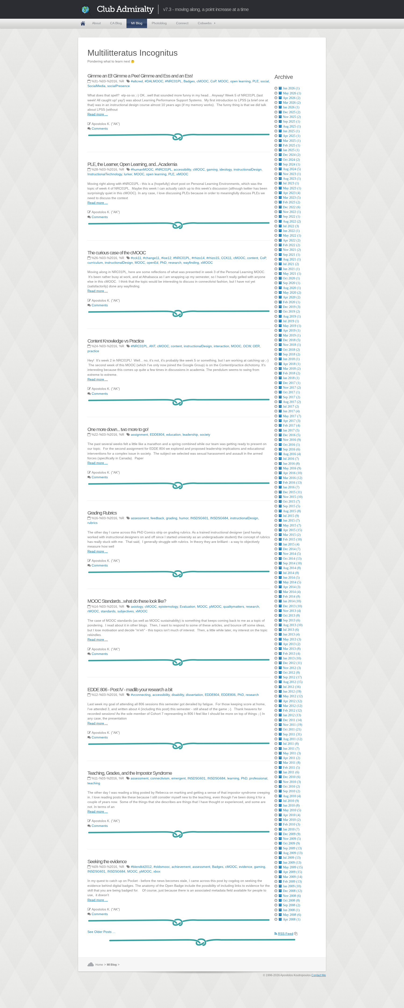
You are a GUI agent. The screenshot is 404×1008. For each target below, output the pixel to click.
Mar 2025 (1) (292, 140)
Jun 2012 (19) (292, 691)
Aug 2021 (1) (292, 259)
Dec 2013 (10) (292, 606)
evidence (245, 867)
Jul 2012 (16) (292, 686)
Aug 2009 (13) (293, 853)
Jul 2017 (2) (291, 406)
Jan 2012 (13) (292, 715)
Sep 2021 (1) (291, 254)
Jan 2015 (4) (291, 544)
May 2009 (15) (293, 867)
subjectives (125, 611)
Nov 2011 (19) (292, 724)
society (205, 434)
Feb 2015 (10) (292, 539)
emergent (178, 778)
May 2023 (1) (292, 188)
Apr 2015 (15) (292, 530)
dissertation (194, 695)
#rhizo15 (212, 258)
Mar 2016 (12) (292, 477)
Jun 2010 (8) (291, 805)
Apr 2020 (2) (291, 297)
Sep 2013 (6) (291, 620)
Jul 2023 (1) (291, 183)
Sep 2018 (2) (291, 354)
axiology (137, 606)
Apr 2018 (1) (291, 363)
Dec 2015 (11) (292, 492)
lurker (128, 174)
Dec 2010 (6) (291, 776)
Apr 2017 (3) (291, 420)
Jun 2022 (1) (291, 230)
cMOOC (203, 81)
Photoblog (159, 23)
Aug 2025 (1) (292, 126)
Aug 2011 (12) (292, 739)
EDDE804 (157, 434)
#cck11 (136, 258)
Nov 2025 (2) (292, 116)
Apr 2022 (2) (291, 240)
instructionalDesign (248, 169)
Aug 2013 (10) (293, 625)
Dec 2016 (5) (291, 435)
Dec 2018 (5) (291, 340)
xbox (156, 871)
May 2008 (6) (292, 914)
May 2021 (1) (292, 273)
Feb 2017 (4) (291, 425)
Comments (100, 128)
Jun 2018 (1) (291, 359)
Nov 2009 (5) (292, 838)
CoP (213, 81)
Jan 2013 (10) (292, 658)
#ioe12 (166, 258)
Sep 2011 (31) (292, 734)
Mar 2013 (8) (292, 648)
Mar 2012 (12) (292, 705)
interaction (221, 346)
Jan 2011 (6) (291, 772)
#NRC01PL (173, 81)
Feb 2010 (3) (291, 824)
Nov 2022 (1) (292, 211)
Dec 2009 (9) (291, 834)
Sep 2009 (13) (292, 848)
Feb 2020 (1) (291, 302)
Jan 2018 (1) (291, 378)
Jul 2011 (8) (291, 743)
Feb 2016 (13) (292, 482)
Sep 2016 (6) (291, 449)
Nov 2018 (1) (292, 344)
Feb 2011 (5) (291, 767)
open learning (240, 81)
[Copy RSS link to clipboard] (295, 933)
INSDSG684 (219, 518)
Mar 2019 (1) (292, 335)
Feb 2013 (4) (291, 653)
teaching (93, 783)
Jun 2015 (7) (291, 520)
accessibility (182, 169)
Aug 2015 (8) (292, 511)
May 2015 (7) (292, 525)
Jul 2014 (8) (291, 572)
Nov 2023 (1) (292, 173)
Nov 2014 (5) (292, 553)
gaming (212, 169)
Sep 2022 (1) (291, 216)
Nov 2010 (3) (292, 781)
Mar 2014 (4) (292, 591)
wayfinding (191, 262)
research (174, 262)
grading (171, 518)
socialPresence (118, 86)
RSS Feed (285, 933)
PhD (163, 262)
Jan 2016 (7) (291, 487)
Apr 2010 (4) (291, 815)
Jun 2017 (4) (291, 411)
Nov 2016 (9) (292, 439)
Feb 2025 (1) (291, 145)
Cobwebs (205, 23)
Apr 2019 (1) (291, 330)
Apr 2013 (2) (291, 644)
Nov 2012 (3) (292, 667)
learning (233, 778)
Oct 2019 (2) (291, 311)
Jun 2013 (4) (291, 634)
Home (82, 23)
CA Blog (116, 23)
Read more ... (97, 114)
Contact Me (318, 975)
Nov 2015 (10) (293, 496)
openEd (152, 262)
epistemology (168, 606)
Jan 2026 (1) (291, 107)
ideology (226, 169)
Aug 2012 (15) (293, 681)
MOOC (223, 81)
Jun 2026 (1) (291, 88)
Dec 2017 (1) (291, 382)
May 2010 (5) (292, 810)
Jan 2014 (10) (292, 601)
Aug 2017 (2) (292, 401)
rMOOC (93, 611)
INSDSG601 (199, 518)
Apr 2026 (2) (291, 97)
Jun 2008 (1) (291, 910)
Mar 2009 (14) (292, 876)
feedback (157, 518)
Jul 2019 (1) (291, 321)
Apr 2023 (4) (291, 192)
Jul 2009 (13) (292, 857)
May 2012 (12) (293, 696)
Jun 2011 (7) (291, 748)
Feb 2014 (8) (291, 596)
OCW (247, 346)
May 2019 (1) (292, 325)
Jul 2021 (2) (291, 264)
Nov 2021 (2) (292, 249)
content (252, 258)
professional (258, 778)
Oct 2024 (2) (291, 159)
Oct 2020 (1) (291, 278)
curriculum (95, 262)
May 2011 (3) (292, 753)
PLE (255, 81)
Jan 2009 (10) (292, 886)
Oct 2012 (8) (291, 672)
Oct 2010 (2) (291, 786)
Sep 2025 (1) (291, 121)
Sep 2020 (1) (291, 283)
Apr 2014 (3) (291, 586)
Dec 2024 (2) (291, 154)
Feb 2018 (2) (291, 373)
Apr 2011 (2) (291, 758)
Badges (189, 81)
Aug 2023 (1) (292, 178)
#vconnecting (141, 695)
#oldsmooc (162, 867)
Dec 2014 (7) (291, 549)
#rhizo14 (198, 258)
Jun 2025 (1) (291, 131)
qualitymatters (233, 606)
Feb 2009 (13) (292, 881)
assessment (140, 518)
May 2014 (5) (292, 582)
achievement (181, 867)
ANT (152, 346)
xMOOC (182, 174)
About (96, 23)
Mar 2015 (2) (292, 534)
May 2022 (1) (292, 235)
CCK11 (226, 258)
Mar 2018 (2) (292, 368)
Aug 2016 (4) (292, 454)
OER (256, 346)
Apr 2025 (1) (291, 135)
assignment (139, 434)
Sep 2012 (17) (292, 677)
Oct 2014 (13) (292, 558)
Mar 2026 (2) (292, 102)
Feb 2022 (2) (291, 245)
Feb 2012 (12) (292, 710)
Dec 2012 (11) (292, 663)
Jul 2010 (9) (291, 800)
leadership (190, 434)
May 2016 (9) (292, 468)
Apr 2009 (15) (292, 871)
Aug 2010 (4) (292, 796)
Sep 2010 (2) (291, 791)
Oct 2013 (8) (291, 615)
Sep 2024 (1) (291, 164)
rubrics (92, 523)
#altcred (137, 81)
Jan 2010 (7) (291, 829)
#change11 (151, 258)
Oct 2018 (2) (291, 349)
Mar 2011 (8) (291, 762)
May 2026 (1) (292, 93)
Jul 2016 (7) (291, 458)
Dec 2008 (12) (292, 890)
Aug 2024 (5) (292, 169)
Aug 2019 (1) (292, 316)
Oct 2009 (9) (291, 843)
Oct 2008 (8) (291, 900)
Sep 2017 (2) (291, 397)
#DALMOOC (154, 81)
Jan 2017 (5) (291, 430)
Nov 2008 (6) (292, 895)
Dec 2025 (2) (291, 112)
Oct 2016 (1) (291, 444)
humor (183, 518)
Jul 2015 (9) (291, 515)
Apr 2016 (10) (292, 473)
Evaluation (187, 606)
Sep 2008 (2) (291, 905)
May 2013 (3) (292, 639)
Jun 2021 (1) (291, 268)
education (173, 434)
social (264, 81)
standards (108, 611)
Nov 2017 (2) (292, 387)
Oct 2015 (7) (291, 501)
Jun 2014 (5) (291, 577)
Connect (182, 23)
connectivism (160, 778)
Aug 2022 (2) (292, 221)
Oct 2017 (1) (291, 392)
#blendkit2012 (141, 867)
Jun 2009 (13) (292, 862)
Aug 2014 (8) (292, 568)
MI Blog (136, 23)
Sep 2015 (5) (291, 506)
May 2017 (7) (292, 416)
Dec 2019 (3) (291, 306)
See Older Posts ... (101, 932)
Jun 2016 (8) (291, 463)
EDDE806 (228, 695)
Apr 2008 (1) (291, 919)
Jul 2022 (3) (291, 226)
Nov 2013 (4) (292, 610)
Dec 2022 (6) (291, 207)
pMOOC (215, 606)
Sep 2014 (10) (292, 563)
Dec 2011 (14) (292, 720)
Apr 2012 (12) (292, 701)
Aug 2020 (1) (292, 287)
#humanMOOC (142, 169)
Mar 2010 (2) (292, 819)
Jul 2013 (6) (291, 629)
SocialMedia (96, 86)
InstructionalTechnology (104, 174)
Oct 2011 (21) (292, 729)
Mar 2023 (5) (292, 197)
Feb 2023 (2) (291, 202)
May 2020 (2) (292, 292)
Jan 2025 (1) (291, 150)
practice (93, 351)
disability (178, 695)
